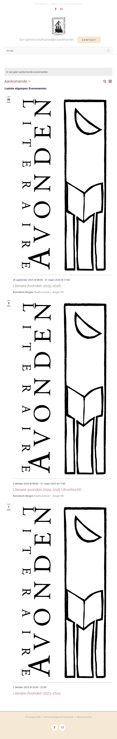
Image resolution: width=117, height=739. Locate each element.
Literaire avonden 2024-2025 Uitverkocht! (47, 489)
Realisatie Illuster (84, 717)
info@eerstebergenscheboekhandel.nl (67, 4)
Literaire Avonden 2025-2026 (37, 286)
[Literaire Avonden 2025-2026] (62, 185)
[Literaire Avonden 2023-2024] (62, 593)
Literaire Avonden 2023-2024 (36, 693)
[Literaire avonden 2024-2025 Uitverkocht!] (62, 389)
